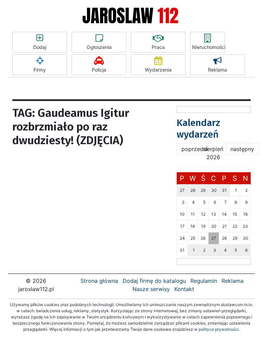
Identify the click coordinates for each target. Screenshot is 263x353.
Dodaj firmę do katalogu (154, 280)
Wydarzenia (158, 70)
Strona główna (99, 280)
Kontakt (184, 289)
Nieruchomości (208, 47)
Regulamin (203, 280)
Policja (99, 70)
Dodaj (39, 47)
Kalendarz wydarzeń (198, 128)
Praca (158, 47)
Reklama (217, 70)
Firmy (40, 70)
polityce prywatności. (219, 329)
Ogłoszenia (99, 47)
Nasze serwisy (151, 289)
